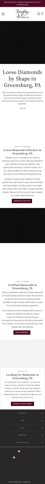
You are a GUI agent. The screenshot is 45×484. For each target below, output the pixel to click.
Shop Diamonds (22, 332)
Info (22, 420)
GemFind (34, 482)
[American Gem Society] (22, 458)
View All (22, 108)
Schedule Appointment (22, 404)
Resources (22, 435)
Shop (22, 427)
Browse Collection (22, 201)
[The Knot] (22, 452)
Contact (22, 413)
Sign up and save (22, 442)
